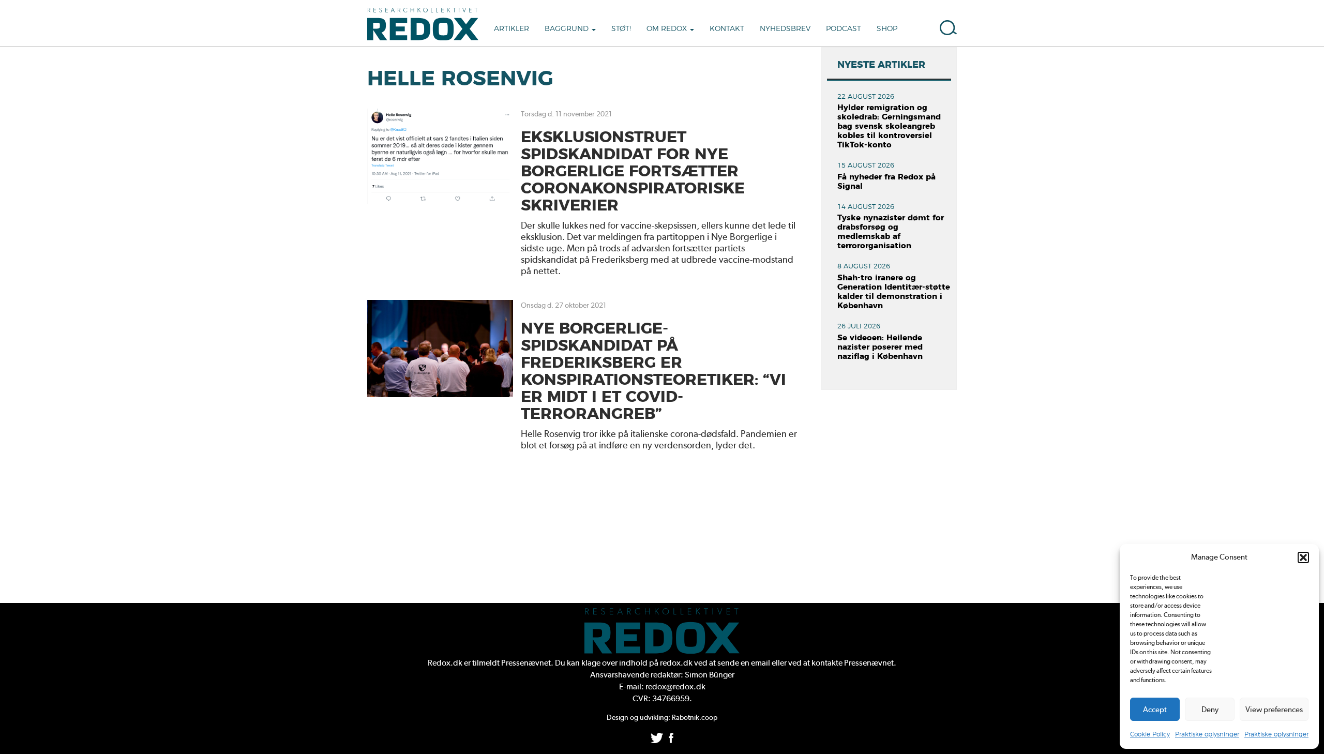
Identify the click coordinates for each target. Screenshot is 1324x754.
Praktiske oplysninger (1207, 734)
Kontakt (727, 29)
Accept (1155, 709)
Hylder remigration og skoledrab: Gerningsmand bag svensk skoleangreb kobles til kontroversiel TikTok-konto (889, 126)
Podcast (843, 29)
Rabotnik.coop (694, 717)
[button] (1303, 557)
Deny (1209, 709)
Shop (887, 29)
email (760, 663)
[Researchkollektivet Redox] (426, 23)
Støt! (621, 29)
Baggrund (568, 29)
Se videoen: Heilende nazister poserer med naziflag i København (880, 347)
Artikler (511, 29)
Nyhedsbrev (785, 29)
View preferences (1274, 709)
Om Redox (667, 29)
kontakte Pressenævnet (852, 663)
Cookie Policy (1150, 734)
